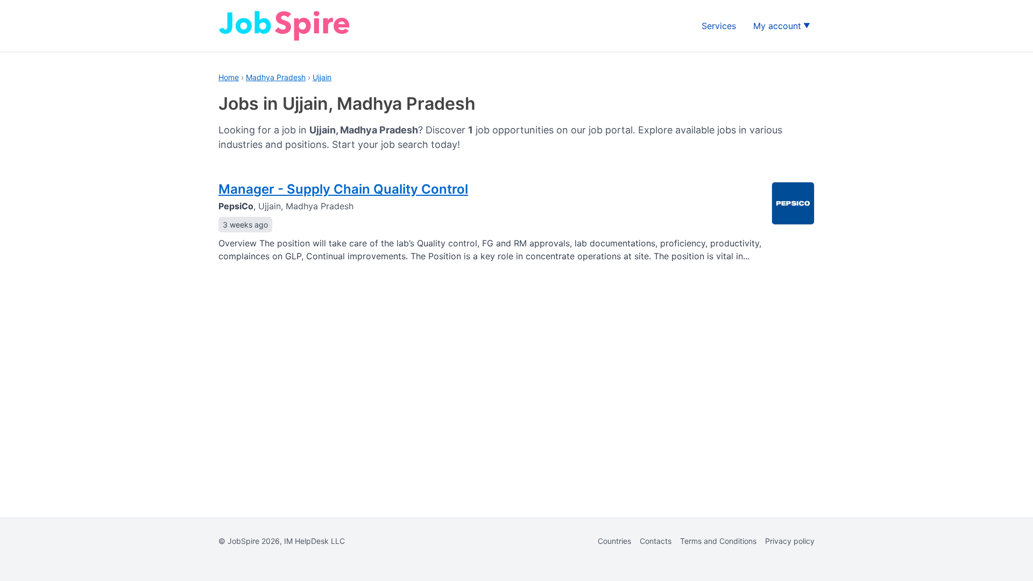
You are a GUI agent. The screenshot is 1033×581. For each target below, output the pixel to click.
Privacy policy (790, 540)
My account (777, 25)
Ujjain (322, 77)
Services (719, 25)
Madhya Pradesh (276, 77)
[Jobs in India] (285, 26)
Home (228, 77)
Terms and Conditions (718, 540)
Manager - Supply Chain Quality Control (343, 189)
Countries (614, 540)
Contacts (655, 540)
